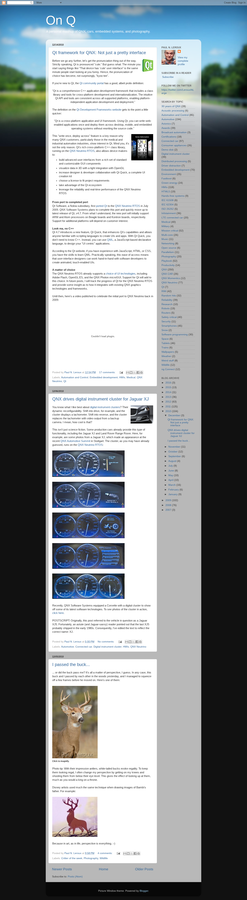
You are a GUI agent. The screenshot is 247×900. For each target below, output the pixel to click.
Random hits (168, 295)
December (174, 415)
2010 (168, 411)
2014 (168, 392)
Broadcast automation (174, 132)
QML (110, 239)
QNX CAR (167, 274)
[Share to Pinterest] (141, 372)
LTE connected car (172, 217)
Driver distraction (171, 165)
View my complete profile (183, 61)
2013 (168, 397)
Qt (64, 381)
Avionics (166, 123)
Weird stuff (167, 360)
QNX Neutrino (138, 646)
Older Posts (144, 869)
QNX (164, 269)
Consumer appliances (173, 145)
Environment (168, 174)
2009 (168, 500)
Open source (168, 247)
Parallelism (167, 252)
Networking (167, 243)
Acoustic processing (172, 110)
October (173, 451)
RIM (163, 291)
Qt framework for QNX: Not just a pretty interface (99, 52)
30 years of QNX (170, 106)
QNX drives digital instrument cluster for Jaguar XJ (100, 399)
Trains (165, 347)
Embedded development (104, 377)
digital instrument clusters (105, 407)
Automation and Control (74, 377)
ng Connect (168, 369)
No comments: (106, 641)
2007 (168, 510)
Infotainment (168, 213)
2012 (168, 401)
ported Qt (101, 206)
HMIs (122, 377)
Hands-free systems (172, 196)
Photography (91, 858)
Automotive (67, 646)
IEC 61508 (167, 200)
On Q (61, 20)
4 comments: (105, 853)
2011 (168, 406)
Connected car (83, 646)
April (171, 480)
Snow (164, 330)
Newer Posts (62, 869)
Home (103, 869)
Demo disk (167, 149)
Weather (166, 356)
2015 (168, 387)
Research (167, 304)
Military (165, 226)
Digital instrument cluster (107, 646)
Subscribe (168, 77)
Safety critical (169, 317)
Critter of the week (71, 858)
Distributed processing (174, 161)
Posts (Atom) (75, 876)
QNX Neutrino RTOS (82, 150)
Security (166, 321)
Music (164, 239)
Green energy (169, 183)
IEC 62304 (167, 204)
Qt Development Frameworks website (98, 109)
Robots (165, 308)
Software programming (174, 334)
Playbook (166, 261)
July (171, 465)
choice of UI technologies (120, 273)
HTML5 (165, 191)
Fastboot (166, 178)
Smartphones (169, 325)
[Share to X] (134, 372)
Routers (166, 312)
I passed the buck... (71, 664)
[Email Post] (121, 372)
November (174, 446)
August (172, 461)
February (174, 489)
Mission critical (169, 230)
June (171, 470)
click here (58, 613)
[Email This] (127, 372)
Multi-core (167, 235)
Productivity (168, 265)
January (173, 494)
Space (165, 339)
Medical (131, 377)
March (172, 485)
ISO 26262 (167, 209)
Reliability (166, 300)
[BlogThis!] (131, 372)
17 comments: (107, 372)
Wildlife (104, 858)
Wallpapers (167, 352)
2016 (168, 382)
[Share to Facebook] (138, 372)
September (175, 456)
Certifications (168, 136)
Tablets (165, 343)
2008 (168, 505)
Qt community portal (92, 83)
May (171, 475)
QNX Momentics (170, 278)
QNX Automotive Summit (75, 441)
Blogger (144, 891)
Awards (165, 128)
